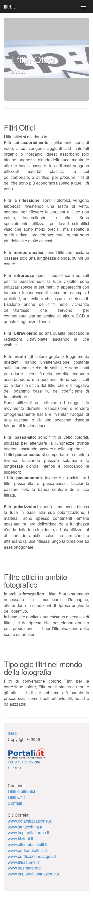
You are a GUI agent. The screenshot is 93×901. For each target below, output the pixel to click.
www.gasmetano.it (24, 868)
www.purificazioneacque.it (32, 856)
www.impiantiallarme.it (28, 832)
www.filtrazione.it (23, 862)
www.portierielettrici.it (27, 850)
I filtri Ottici (17, 797)
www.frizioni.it (20, 838)
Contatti (15, 803)
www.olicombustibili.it (27, 844)
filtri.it (9, 6)
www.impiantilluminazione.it (33, 874)
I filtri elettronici (21, 791)
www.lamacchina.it (25, 827)
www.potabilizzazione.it (29, 821)
